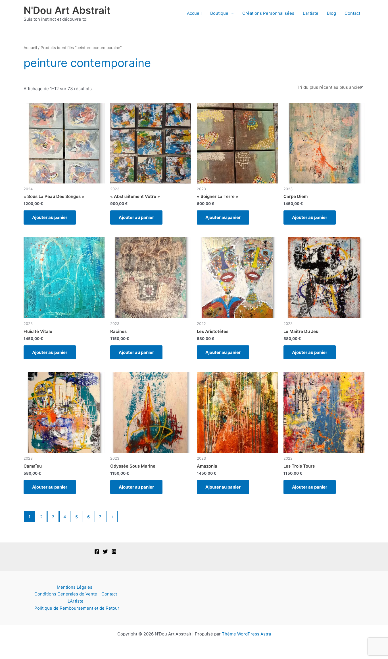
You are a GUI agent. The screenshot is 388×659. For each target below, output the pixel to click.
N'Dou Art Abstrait (67, 10)
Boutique (219, 13)
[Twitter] (105, 551)
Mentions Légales (74, 587)
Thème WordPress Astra (246, 634)
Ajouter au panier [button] (49, 217)
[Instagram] (113, 551)
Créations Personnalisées (268, 13)
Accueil (194, 13)
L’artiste (310, 13)
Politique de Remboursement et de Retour (76, 608)
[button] (231, 13)
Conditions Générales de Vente (65, 594)
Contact (352, 13)
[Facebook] (96, 551)
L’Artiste (76, 601)
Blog (331, 13)
